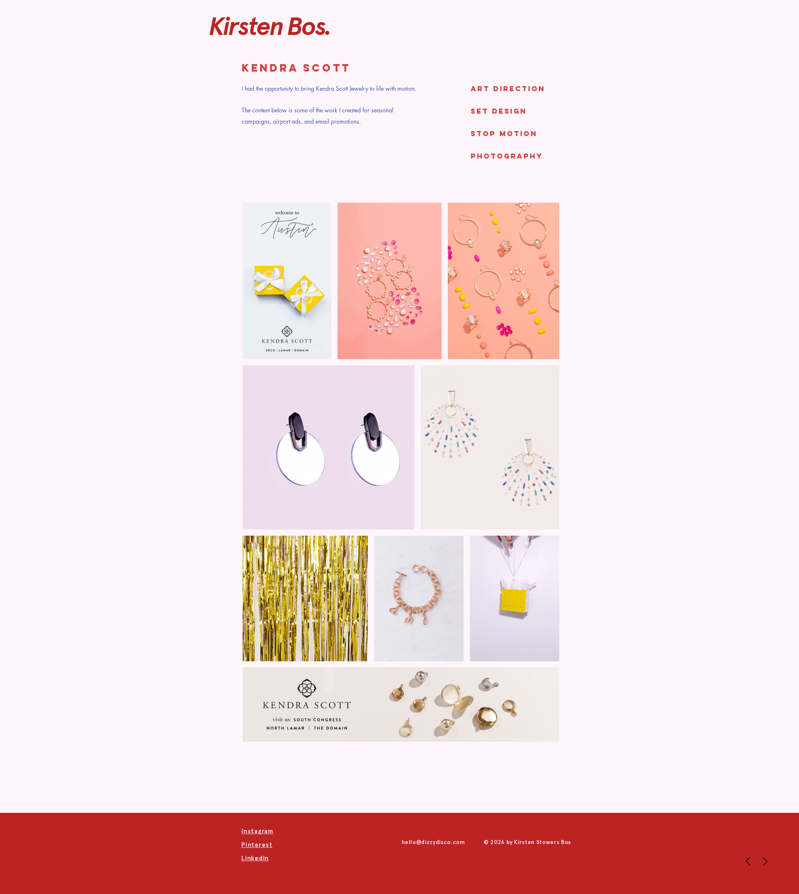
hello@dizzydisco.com (433, 842)
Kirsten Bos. (270, 26)
